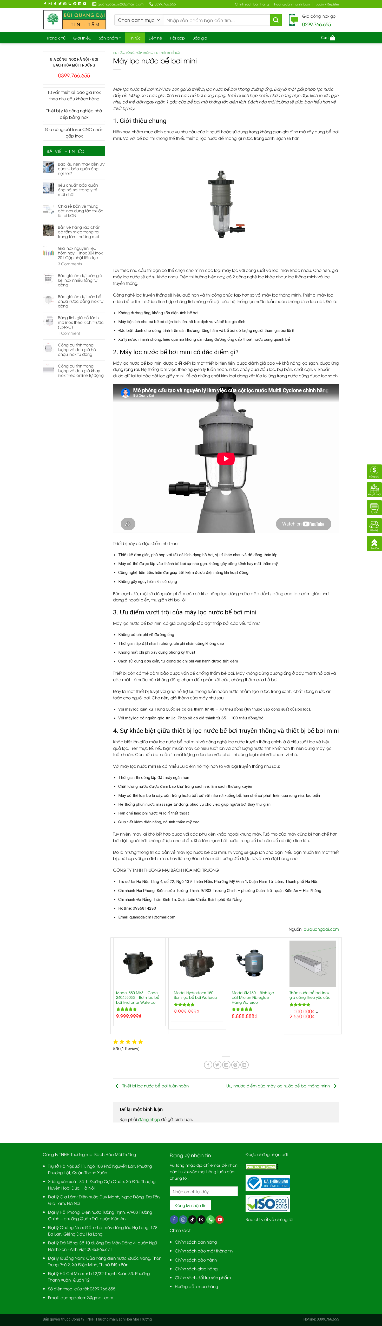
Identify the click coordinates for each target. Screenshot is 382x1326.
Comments (70, 263)
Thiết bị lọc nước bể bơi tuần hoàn (155, 1085)
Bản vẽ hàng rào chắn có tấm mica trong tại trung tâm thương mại (79, 232)
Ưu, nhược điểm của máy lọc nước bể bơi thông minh (278, 1085)
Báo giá (200, 37)
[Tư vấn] (374, 506)
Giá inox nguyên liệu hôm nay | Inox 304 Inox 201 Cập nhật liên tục (80, 253)
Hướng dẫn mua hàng (196, 1286)
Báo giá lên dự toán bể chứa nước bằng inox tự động (80, 301)
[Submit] (276, 20)
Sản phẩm (108, 37)
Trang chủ (56, 37)
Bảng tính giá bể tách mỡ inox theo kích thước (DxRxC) (81, 322)
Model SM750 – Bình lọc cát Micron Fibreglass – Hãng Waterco (253, 997)
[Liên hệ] (374, 524)
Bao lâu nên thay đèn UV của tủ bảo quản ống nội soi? (81, 168)
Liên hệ (155, 37)
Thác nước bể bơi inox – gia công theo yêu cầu (311, 995)
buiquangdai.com (321, 928)
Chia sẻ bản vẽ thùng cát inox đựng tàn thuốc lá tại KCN (80, 211)
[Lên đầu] (374, 542)
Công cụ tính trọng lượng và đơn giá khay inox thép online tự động (81, 370)
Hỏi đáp (177, 37)
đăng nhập (149, 1119)
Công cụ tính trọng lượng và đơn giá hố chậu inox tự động (77, 349)
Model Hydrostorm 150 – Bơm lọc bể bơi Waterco (195, 995)
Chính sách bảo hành (196, 1259)
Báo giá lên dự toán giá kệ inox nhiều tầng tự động (80, 280)
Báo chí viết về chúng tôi (269, 1219)
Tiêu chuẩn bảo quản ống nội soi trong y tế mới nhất (78, 189)
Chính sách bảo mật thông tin (204, 1250)
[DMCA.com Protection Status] (262, 1166)
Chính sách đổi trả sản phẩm (203, 1277)
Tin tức (135, 37)
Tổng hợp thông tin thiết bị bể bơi (153, 52)
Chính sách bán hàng (252, 4)
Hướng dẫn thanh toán (292, 4)
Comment (69, 333)
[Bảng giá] (374, 471)
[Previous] (113, 987)
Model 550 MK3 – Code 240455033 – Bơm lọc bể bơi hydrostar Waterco (137, 997)
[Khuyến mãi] (374, 488)
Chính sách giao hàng (196, 1268)
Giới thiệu (82, 37)
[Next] (339, 987)
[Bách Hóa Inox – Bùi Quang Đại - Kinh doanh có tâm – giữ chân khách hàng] (75, 20)
